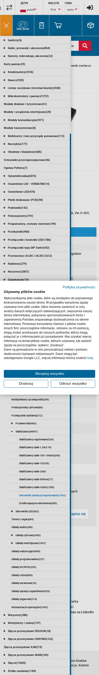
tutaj (90, 358)
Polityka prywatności (79, 287)
